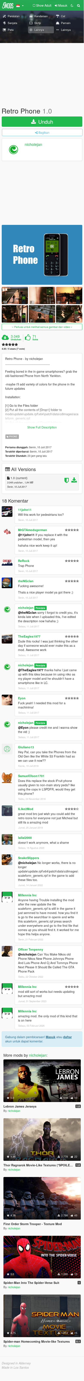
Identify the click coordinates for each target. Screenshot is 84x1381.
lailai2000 (25, 837)
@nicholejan (27, 863)
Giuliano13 (26, 747)
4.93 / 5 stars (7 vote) (13, 349)
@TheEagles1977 (30, 670)
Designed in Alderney (16, 1363)
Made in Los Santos (15, 1367)
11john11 (25, 509)
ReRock (23, 561)
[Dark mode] (72, 5)
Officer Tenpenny (30, 949)
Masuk (50, 1037)
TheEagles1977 (29, 636)
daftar (67, 1037)
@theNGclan (27, 612)
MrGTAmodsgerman (32, 530)
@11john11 (26, 535)
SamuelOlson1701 (31, 776)
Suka (35, 339)
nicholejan (33, 144)
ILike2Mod (25, 809)
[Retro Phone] (42, 255)
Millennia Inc (27, 895)
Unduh (45, 121)
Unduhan (16, 339)
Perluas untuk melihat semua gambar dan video (42, 327)
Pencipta (40, 607)
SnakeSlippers (28, 858)
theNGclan (26, 581)
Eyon (22, 698)
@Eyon (23, 727)
